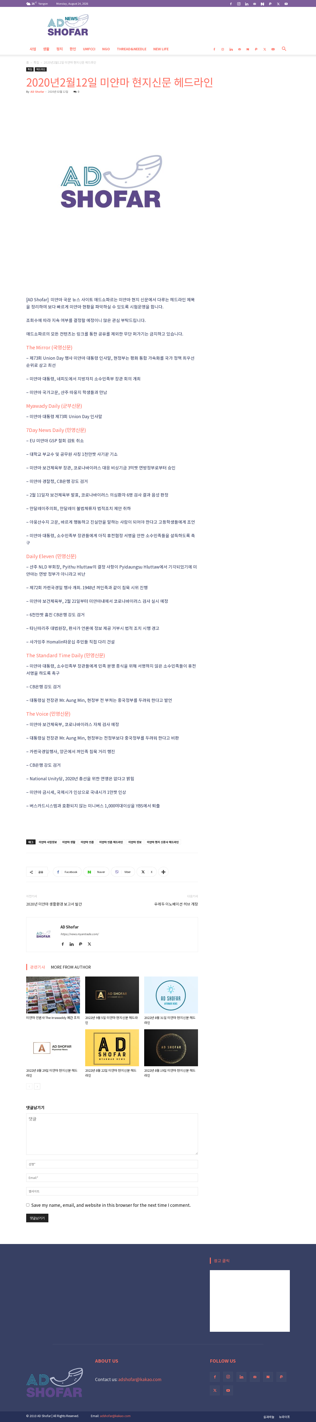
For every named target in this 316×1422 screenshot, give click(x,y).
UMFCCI (89, 48)
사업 (33, 48)
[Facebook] (231, 3)
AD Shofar (37, 91)
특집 (36, 62)
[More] (163, 872)
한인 (73, 48)
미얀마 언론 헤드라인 (111, 842)
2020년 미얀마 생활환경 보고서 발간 (54, 904)
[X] (278, 3)
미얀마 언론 (87, 842)
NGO (106, 48)
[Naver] (262, 3)
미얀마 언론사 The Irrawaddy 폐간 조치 (53, 1017)
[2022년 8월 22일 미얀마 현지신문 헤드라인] (112, 1047)
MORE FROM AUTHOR (71, 967)
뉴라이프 (284, 1417)
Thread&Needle (131, 48)
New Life (161, 48)
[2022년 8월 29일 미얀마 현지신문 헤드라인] (53, 1047)
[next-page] (37, 1086)
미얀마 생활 (68, 842)
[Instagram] (238, 3)
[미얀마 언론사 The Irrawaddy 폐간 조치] (53, 995)
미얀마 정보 (134, 842)
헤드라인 (40, 69)
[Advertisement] (112, 283)
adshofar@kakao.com (139, 1379)
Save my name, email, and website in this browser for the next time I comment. (111, 1205)
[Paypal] (270, 3)
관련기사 (37, 967)
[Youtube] (286, 3)
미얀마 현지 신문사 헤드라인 (163, 842)
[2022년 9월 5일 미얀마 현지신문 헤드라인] (112, 995)
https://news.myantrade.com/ (79, 934)
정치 (59, 48)
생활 (46, 48)
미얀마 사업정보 (48, 842)
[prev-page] (29, 1086)
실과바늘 (268, 1417)
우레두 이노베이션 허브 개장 (176, 904)
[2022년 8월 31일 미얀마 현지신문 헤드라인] (171, 995)
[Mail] (254, 3)
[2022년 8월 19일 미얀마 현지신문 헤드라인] (171, 1047)
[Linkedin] (246, 3)
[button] (284, 49)
